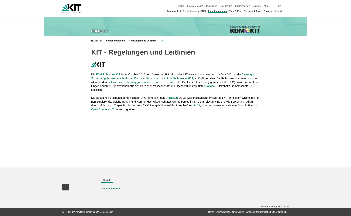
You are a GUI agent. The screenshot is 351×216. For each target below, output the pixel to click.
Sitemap (257, 6)
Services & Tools (252, 11)
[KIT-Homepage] (71, 8)
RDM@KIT (99, 31)
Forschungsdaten (217, 11)
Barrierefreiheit (242, 6)
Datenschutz (226, 6)
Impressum (211, 6)
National (210, 85)
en (279, 6)
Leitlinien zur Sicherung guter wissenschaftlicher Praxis (141, 82)
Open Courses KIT (102, 109)
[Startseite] (288, 11)
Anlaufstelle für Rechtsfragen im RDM (186, 11)
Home (181, 6)
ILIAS (196, 105)
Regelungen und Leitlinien (142, 41)
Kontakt (279, 11)
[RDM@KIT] (245, 29)
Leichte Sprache (195, 6)
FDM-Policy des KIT (108, 74)
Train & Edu (235, 11)
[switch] (288, 6)
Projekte (268, 11)
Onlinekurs (172, 97)
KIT (162, 41)
